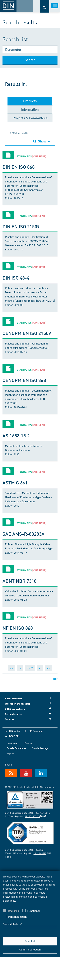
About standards (13, 698)
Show (42, 141)
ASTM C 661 (15, 482)
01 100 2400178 (32, 816)
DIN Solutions (36, 730)
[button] (14, 924)
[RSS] (11, 773)
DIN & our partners (15, 708)
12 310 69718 (40, 853)
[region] (30, 902)
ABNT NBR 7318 (19, 581)
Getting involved (13, 714)
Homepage (12, 742)
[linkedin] (41, 773)
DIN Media (14, 730)
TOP (55, 678)
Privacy (28, 742)
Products (30, 101)
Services (9, 719)
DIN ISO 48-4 (15, 278)
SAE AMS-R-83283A (23, 534)
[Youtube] (26, 773)
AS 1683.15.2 (16, 435)
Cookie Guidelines (16, 748)
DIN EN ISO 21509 (21, 226)
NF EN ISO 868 (17, 628)
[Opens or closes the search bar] (44, 6)
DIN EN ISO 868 (18, 167)
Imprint (10, 753)
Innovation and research (17, 703)
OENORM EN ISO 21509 (26, 333)
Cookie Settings (40, 748)
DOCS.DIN (14, 736)
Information (30, 109)
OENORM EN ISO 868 (24, 380)
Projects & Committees (30, 118)
